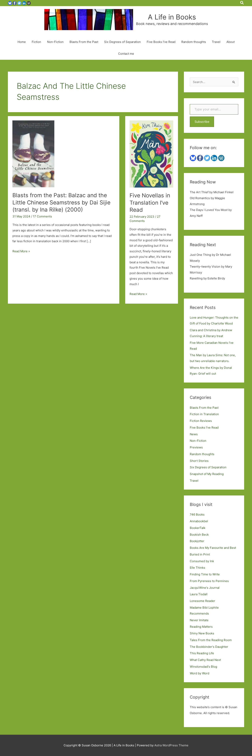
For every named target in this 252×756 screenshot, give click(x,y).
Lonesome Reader (202, 601)
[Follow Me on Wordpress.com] (29, 3)
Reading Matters (201, 626)
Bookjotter (197, 541)
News (194, 434)
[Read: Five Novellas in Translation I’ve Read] (151, 154)
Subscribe (202, 122)
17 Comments (42, 216)
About (230, 42)
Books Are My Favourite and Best (213, 548)
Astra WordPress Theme (171, 745)
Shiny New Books (202, 633)
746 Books (197, 514)
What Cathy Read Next (205, 660)
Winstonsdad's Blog (203, 666)
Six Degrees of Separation (122, 42)
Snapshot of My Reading (207, 474)
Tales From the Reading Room (211, 640)
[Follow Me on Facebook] (15, 3)
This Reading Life (202, 653)
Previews (196, 447)
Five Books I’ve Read (161, 42)
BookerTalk (197, 528)
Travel (216, 42)
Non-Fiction (55, 42)
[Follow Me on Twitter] (19, 3)
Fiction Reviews (201, 421)
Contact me (126, 53)
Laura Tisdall (199, 594)
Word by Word (199, 673)
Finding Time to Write (205, 574)
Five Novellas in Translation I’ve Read (150, 202)
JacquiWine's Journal (205, 588)
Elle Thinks (197, 567)
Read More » (21, 251)
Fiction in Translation (204, 414)
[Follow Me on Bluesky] (10, 3)
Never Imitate (199, 620)
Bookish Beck (199, 534)
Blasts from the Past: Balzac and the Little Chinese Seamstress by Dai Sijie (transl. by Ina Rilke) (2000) (61, 202)
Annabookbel (199, 521)
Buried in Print (200, 554)
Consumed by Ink (202, 561)
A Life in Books (172, 17)
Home (22, 42)
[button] (242, 3)
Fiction (36, 42)
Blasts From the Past (83, 42)
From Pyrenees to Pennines (209, 581)
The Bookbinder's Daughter (209, 647)
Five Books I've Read (204, 427)
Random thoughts (193, 42)
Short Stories (199, 461)
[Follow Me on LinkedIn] (24, 3)
